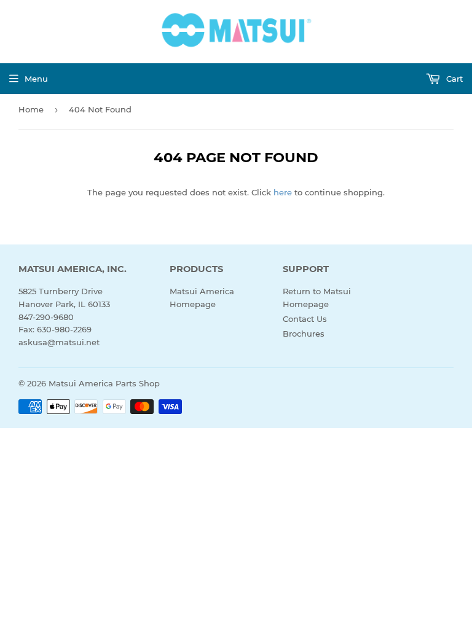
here (282, 192)
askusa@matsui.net (59, 342)
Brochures (303, 333)
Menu (36, 79)
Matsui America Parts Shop (104, 383)
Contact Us (305, 319)
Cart (453, 79)
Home (31, 109)
